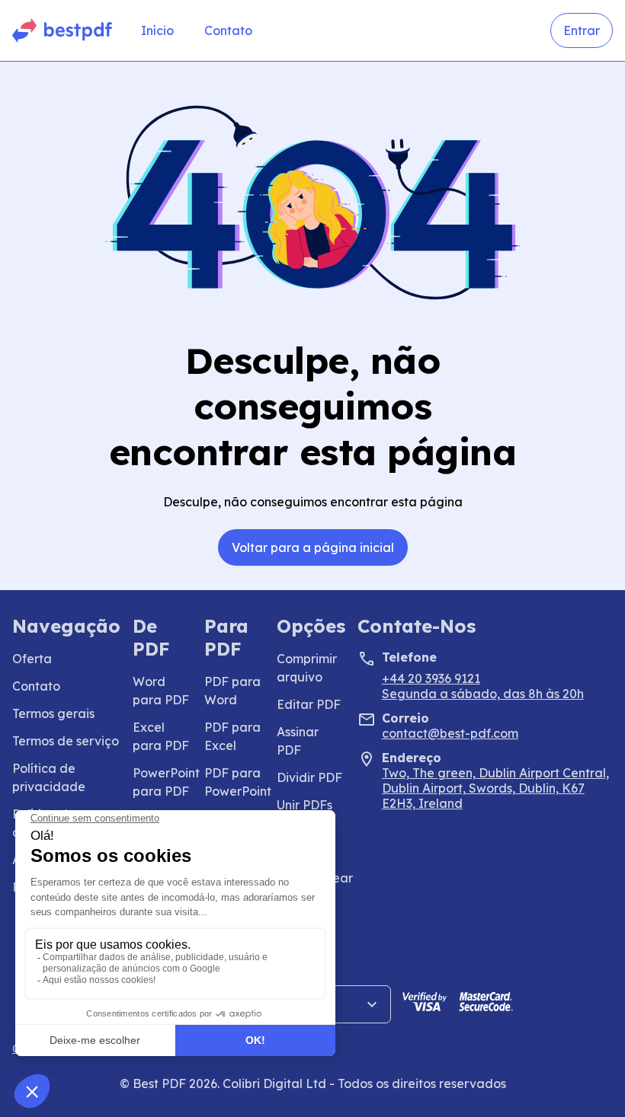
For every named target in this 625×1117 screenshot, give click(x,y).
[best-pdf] (63, 30)
